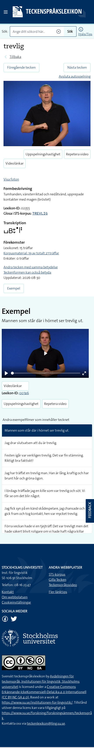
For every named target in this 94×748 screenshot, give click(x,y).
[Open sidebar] (5, 12)
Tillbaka (15, 56)
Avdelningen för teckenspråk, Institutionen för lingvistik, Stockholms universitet (41, 681)
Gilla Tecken (57, 579)
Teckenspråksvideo (63, 585)
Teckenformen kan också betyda (27, 272)
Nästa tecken (77, 67)
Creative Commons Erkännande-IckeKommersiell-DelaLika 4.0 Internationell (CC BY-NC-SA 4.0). (44, 691)
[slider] (45, 373)
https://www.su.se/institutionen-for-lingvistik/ (37, 702)
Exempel (13, 288)
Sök (70, 31)
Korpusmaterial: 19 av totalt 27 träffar (31, 253)
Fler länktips (58, 592)
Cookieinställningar (16, 602)
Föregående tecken (21, 67)
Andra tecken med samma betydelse (30, 267)
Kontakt (8, 592)
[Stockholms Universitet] (47, 638)
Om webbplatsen (15, 597)
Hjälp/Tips (85, 34)
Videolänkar (14, 163)
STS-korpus (57, 574)
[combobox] (37, 31)
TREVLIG (40, 214)
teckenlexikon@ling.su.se (46, 723)
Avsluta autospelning (75, 76)
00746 (24, 393)
